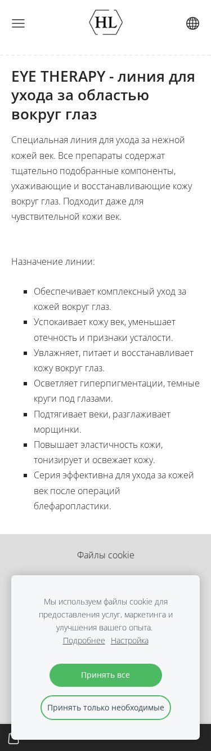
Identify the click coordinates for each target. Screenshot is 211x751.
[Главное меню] (18, 23)
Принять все (105, 674)
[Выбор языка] (192, 23)
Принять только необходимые (105, 707)
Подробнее (84, 640)
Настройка (130, 640)
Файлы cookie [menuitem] (105, 555)
